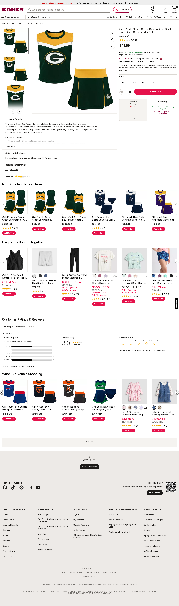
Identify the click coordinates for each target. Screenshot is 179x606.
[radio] (133, 110)
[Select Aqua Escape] (165, 276)
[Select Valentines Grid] (135, 276)
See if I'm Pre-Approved (129, 61)
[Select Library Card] (124, 276)
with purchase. (56, 3)
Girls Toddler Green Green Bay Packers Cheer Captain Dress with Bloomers (44, 218)
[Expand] (112, 46)
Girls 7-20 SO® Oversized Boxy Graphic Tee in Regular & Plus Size (134, 281)
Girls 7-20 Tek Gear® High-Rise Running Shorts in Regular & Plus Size (163, 281)
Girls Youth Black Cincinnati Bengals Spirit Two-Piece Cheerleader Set (74, 408)
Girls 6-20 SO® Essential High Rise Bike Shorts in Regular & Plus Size (44, 281)
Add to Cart (9, 233)
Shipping (163, 101)
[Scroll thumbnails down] (19, 111)
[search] (29, 9)
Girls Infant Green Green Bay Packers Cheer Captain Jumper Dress (74, 218)
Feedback (176, 304)
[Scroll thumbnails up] (13, 111)
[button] (128, 40)
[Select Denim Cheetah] (160, 407)
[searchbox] (68, 10)
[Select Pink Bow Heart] (124, 407)
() (17, 228)
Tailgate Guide (11, 170)
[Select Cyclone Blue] (46, 276)
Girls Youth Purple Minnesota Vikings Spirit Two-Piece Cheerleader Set (163, 218)
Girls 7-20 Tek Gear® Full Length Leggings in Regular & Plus (74, 276)
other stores (137, 119)
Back (7, 24)
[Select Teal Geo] (154, 276)
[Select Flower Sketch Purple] (106, 276)
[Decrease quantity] (121, 92)
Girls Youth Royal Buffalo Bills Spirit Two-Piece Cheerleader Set (14, 408)
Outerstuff (39, 24)
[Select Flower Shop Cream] (94, 276)
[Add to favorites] (112, 32)
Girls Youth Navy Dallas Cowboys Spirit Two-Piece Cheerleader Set (133, 218)
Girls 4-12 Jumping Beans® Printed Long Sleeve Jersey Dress (132, 413)
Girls (13, 24)
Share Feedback (89, 467)
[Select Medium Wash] (154, 407)
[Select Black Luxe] (40, 276)
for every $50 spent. (118, 3)
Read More (10, 146)
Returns (46, 158)
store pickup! (85, 3)
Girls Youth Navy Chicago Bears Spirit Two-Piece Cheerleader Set (44, 408)
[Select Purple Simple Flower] (141, 407)
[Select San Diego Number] (130, 276)
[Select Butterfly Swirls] (100, 276)
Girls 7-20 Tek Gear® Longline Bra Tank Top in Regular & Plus (14, 276)
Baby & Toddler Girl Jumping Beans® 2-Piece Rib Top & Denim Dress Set (164, 413)
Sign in (122, 55)
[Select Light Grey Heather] (34, 276)
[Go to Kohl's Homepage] (13, 9)
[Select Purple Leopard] (160, 276)
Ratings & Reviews (14, 326)
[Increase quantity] (130, 92)
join (128, 55)
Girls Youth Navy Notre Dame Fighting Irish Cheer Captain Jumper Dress (103, 408)
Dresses (29, 24)
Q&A (31, 326)
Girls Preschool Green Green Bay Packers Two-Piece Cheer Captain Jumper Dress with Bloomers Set (14, 218)
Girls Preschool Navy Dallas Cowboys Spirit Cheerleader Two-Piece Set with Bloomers (103, 218)
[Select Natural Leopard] (130, 407)
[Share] (112, 39)
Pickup (133, 101)
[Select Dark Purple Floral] (135, 407)
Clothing (20, 24)
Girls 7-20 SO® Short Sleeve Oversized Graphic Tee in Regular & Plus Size (104, 281)
